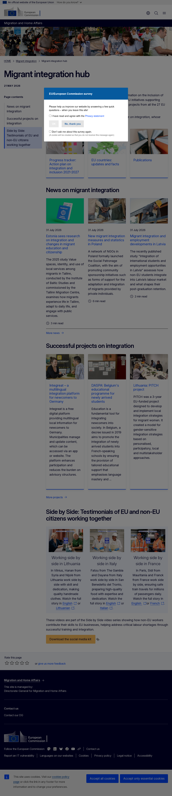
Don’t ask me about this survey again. (72, 131)
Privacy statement (94, 116)
